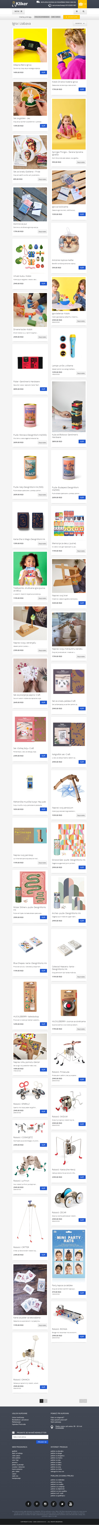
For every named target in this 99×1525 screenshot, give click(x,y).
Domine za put (20, 224)
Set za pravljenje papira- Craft (26, 695)
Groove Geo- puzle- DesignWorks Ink (68, 860)
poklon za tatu (56, 1460)
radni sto (15, 1476)
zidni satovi (16, 1456)
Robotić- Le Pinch (21, 1180)
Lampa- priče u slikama (62, 365)
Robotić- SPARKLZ (21, 1104)
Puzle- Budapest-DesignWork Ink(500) (65, 488)
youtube (71, 1504)
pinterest (37, 1504)
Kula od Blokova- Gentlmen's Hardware (65, 436)
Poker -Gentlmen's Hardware (26, 381)
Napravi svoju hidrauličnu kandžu (67, 649)
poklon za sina (56, 1467)
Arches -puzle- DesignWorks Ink (66, 913)
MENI (17, 11)
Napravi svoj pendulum (62, 807)
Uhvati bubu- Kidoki (22, 276)
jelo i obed (15, 1471)
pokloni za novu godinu (59, 1491)
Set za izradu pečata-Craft (64, 701)
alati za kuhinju (17, 1453)
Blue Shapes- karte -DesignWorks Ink (30, 963)
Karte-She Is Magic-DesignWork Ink (29, 539)
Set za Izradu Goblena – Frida (26, 171)
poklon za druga (56, 1453)
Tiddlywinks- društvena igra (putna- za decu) (29, 589)
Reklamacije (16, 1422)
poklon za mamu (56, 1458)
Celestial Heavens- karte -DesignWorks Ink (63, 967)
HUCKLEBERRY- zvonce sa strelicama (69, 1021)
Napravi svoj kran (60, 595)
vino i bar (15, 1460)
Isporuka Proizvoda (19, 1424)
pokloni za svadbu (57, 1484)
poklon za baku (56, 1462)
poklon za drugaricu (57, 1456)
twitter (62, 1504)
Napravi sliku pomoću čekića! (26, 1062)
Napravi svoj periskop (23, 855)
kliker (20, 4)
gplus (54, 1504)
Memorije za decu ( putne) (64, 543)
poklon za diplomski (58, 1489)
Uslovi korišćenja (18, 1417)
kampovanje (16, 1478)
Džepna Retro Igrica (22, 65)
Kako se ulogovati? (57, 1417)
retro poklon (16, 1458)
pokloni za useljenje (57, 1487)
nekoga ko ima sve (57, 1471)
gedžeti (14, 1451)
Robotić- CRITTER (21, 1247)
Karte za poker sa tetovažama (26, 1317)
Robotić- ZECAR (59, 1212)
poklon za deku (56, 1465)
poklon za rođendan (57, 1480)
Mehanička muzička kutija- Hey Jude (29, 801)
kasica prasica (17, 1469)
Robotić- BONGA (59, 1329)
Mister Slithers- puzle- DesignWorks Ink (29, 908)
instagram (45, 1504)
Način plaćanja (56, 1422)
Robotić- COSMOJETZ (23, 1137)
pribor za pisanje (18, 1465)
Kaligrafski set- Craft (61, 754)
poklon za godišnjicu (58, 1496)
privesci (15, 1462)
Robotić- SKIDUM (60, 1116)
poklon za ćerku (56, 1469)
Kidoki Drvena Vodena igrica (65, 81)
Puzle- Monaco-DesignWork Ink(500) (30, 435)
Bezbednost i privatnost (20, 1420)
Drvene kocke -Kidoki (22, 329)
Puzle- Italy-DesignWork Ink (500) (28, 487)
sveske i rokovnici (18, 1467)
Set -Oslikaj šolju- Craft (23, 748)
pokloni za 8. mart (57, 1493)
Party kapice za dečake (62, 1285)
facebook (28, 1504)
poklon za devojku (57, 1451)
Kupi (43, 72)
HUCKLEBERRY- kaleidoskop (26, 1016)
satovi (14, 1474)
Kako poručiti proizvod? (59, 1420)
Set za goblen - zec (21, 118)
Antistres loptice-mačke (62, 260)
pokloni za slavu (56, 1482)
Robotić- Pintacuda (60, 1072)
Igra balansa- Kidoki (61, 313)
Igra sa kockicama (60, 206)
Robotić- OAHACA (21, 1379)
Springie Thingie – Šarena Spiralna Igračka (67, 153)
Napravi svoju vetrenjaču (24, 642)
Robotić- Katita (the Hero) (63, 1169)
